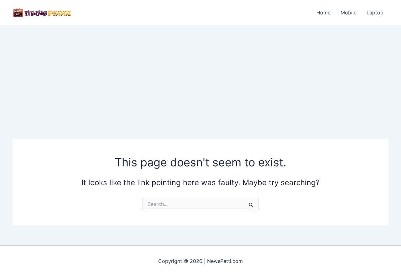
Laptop (375, 12)
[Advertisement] (200, 72)
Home (323, 12)
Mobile (349, 12)
